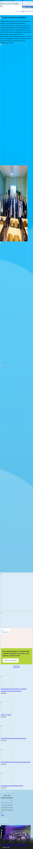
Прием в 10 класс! (6, 714)
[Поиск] (21, 5)
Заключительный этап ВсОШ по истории (15, 845)
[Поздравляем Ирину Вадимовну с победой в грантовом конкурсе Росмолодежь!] (6, 686)
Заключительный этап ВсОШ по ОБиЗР (12, 785)
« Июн (2, 815)
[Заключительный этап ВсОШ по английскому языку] (6, 760)
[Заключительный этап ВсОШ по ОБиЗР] (6, 783)
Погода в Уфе (16, 665)
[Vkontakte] (22, 1)
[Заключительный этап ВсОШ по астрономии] (6, 736)
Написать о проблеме (10, 660)
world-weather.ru (16, 667)
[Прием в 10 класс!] (6, 712)
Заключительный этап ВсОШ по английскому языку (15, 762)
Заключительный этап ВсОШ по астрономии (13, 738)
